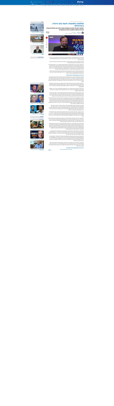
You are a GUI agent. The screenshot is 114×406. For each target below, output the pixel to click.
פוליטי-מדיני (73, 4)
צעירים (71, 5)
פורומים (53, 5)
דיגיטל (74, 5)
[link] (37, 32)
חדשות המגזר (81, 5)
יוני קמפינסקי (79, 32)
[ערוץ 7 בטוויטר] (37, 4)
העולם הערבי (63, 5)
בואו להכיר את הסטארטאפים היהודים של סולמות (75, 75)
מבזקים (79, 4)
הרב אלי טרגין (70, 33)
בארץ (69, 4)
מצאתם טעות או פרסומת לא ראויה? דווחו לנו (66, 149)
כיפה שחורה (77, 5)
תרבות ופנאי (59, 5)
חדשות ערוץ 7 (79, 2)
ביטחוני (77, 4)
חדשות (82, 4)
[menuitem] (82, 4)
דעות (51, 4)
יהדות (47, 4)
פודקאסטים (63, 4)
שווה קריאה (78, 33)
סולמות (66, 33)
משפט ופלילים (59, 4)
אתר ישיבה (49, 5)
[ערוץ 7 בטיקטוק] (31, 4)
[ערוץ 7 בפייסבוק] (36, 4)
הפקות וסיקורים (43, 4)
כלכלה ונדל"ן (55, 4)
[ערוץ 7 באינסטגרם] (34, 4)
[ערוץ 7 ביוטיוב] (33, 4)
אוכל (49, 4)
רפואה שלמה (67, 5)
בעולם (67, 4)
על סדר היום (74, 33)
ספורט (55, 5)
